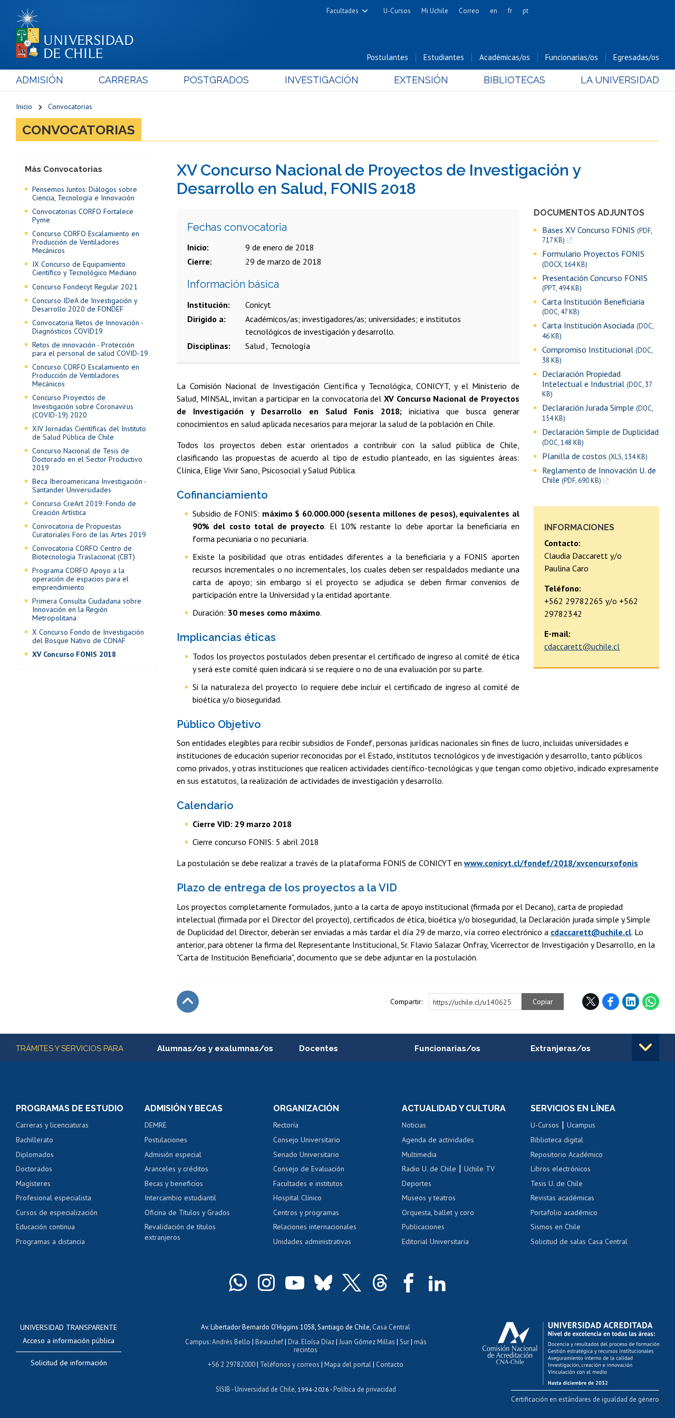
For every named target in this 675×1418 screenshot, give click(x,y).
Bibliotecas (514, 79)
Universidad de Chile (265, 1389)
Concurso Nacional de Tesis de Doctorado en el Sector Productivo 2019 (87, 459)
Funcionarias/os (571, 57)
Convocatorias (70, 106)
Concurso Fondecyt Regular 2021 (85, 287)
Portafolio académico (564, 1212)
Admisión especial (172, 1154)
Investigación (322, 79)
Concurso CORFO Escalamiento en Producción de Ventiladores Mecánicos (85, 242)
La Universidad (620, 79)
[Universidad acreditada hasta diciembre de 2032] (571, 1350)
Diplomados (35, 1154)
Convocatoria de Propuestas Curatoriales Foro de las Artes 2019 (89, 530)
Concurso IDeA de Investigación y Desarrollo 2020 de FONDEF (84, 305)
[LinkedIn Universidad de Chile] (437, 1282)
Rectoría (285, 1125)
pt (525, 10)
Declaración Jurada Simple (597, 413)
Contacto (389, 1364)
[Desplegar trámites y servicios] (645, 1047)
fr (510, 10)
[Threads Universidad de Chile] (380, 1282)
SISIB (223, 1389)
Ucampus (581, 1125)
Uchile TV (479, 1168)
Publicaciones (423, 1226)
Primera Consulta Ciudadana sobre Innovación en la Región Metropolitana (86, 609)
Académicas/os (504, 57)
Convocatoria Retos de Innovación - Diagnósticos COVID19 (87, 327)
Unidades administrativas (312, 1241)
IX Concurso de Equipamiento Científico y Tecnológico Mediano (84, 268)
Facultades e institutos (308, 1183)
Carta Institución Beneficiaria (593, 306)
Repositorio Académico (567, 1154)
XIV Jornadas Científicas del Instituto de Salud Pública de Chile (89, 433)
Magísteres (33, 1183)
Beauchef (269, 1341)
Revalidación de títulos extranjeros (180, 1232)
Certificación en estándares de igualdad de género (585, 1399)
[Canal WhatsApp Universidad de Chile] (238, 1282)
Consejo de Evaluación (308, 1168)
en (493, 10)
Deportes (416, 1183)
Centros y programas (306, 1212)
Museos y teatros (429, 1197)
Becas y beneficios (173, 1183)
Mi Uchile (434, 10)
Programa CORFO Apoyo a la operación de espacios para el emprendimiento (80, 579)
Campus (197, 1341)
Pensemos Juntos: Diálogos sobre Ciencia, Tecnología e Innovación (84, 193)
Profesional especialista (53, 1197)
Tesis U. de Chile (557, 1183)
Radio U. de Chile (429, 1168)
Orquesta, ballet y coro (438, 1212)
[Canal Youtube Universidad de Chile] (295, 1282)
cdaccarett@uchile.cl (582, 646)
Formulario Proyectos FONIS (593, 258)
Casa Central (391, 1327)
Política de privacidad (364, 1389)
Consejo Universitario (306, 1139)
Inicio (24, 106)
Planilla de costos (595, 456)
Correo (469, 10)
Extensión (421, 79)
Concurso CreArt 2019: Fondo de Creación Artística (84, 508)
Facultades (342, 10)
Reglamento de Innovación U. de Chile (599, 475)
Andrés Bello (231, 1341)
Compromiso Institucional (597, 355)
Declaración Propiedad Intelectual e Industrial (597, 384)
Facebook (610, 1001)
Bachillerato (34, 1139)
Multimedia (419, 1154)
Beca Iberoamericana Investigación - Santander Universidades (89, 485)
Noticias (414, 1125)
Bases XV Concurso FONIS (597, 235)
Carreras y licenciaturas (52, 1125)
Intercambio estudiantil (180, 1197)
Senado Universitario (306, 1154)
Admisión (39, 79)
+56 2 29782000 (231, 1364)
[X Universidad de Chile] (352, 1282)
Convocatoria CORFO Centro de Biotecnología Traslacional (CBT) (83, 552)
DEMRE (155, 1125)
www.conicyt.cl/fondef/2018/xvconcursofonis (551, 863)
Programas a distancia (50, 1241)
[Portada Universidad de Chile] (78, 31)
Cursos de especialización (57, 1212)
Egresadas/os (636, 57)
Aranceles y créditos (176, 1168)
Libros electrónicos (561, 1168)
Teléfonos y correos (290, 1364)
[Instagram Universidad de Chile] (266, 1282)
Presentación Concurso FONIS (595, 283)
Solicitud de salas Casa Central (579, 1241)
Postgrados (216, 79)
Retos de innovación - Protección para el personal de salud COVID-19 (90, 349)
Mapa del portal (347, 1364)
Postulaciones (165, 1139)
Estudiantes (443, 57)
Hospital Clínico (297, 1197)
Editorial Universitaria (435, 1241)
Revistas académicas (562, 1197)
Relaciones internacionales (314, 1226)
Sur (404, 1341)
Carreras (123, 79)
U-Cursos (397, 10)
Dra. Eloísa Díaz (311, 1341)
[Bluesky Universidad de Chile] (323, 1282)
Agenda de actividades (438, 1139)
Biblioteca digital (557, 1139)
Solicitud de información (69, 1362)
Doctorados (34, 1168)
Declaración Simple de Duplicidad (600, 436)
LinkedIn (630, 1001)
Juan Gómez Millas (367, 1341)
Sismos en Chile (556, 1226)
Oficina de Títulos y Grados (187, 1212)
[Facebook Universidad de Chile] (409, 1282)
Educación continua (45, 1226)
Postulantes (387, 57)
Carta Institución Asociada (597, 330)
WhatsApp (650, 1001)
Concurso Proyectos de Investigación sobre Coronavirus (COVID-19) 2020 (82, 406)
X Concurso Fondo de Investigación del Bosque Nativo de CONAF (88, 636)
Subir (188, 1001)
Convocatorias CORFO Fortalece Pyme (82, 216)
